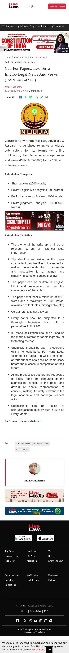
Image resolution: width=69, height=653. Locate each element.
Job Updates (32, 575)
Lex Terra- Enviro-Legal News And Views (32, 444)
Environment (54, 575)
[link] (41, 97)
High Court (10, 561)
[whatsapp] (30, 97)
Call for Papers (37, 57)
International (10, 585)
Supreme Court (39, 25)
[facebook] (20, 97)
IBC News (31, 556)
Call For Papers (22, 449)
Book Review (33, 580)
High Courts (56, 25)
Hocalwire (40, 632)
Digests (51, 556)
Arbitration (32, 561)
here (39, 420)
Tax (50, 551)
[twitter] (25, 97)
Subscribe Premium (57, 6)
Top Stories (21, 25)
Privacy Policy (39, 650)
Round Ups (10, 580)
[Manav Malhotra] (34, 469)
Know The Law (55, 561)
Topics (9, 25)
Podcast (51, 580)
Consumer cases (12, 575)
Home (8, 57)
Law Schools (20, 57)
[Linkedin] (36, 97)
